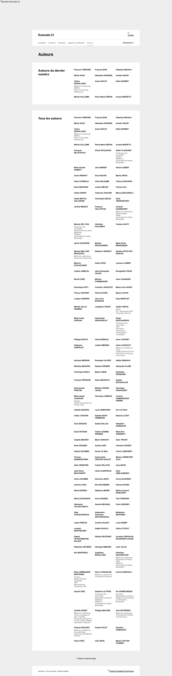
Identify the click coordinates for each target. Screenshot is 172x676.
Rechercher (127, 43)
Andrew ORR (100, 445)
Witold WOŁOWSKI (103, 150)
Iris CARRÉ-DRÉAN (124, 591)
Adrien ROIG (100, 263)
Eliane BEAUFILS (102, 380)
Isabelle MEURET (81, 440)
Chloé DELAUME (102, 181)
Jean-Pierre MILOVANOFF (80, 472)
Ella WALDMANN (102, 485)
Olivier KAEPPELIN (103, 471)
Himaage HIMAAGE (103, 547)
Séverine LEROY (102, 479)
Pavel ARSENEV (123, 504)
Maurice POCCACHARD (80, 264)
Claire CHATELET (123, 345)
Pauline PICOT (101, 627)
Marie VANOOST (102, 440)
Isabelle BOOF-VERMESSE (101, 416)
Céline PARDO (80, 193)
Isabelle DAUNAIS (81, 410)
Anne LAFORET (122, 339)
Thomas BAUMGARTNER (81, 458)
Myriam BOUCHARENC (101, 244)
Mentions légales (63, 671)
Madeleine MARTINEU (120, 513)
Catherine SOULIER (103, 193)
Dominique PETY (81, 287)
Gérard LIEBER (122, 167)
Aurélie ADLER (122, 75)
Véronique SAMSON (103, 396)
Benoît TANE (79, 279)
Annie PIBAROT (80, 175)
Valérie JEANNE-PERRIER (102, 433)
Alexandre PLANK (123, 366)
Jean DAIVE (121, 465)
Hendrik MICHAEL (102, 504)
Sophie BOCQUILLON (122, 381)
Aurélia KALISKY (102, 523)
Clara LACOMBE (81, 479)
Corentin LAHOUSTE (104, 287)
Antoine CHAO (80, 485)
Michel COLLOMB (81, 97)
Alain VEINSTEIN (81, 465)
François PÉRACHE (82, 380)
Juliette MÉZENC (102, 345)
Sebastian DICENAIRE (121, 373)
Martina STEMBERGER (101, 280)
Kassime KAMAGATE (121, 628)
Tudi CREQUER (122, 498)
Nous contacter (52, 671)
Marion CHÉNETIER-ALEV (124, 458)
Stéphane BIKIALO (124, 70)
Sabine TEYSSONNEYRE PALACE (81, 538)
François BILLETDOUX (80, 151)
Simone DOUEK (122, 485)
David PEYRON (80, 432)
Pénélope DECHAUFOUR (122, 553)
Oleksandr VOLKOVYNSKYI (81, 505)
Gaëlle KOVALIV (101, 528)
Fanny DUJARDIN (123, 479)
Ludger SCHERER (81, 299)
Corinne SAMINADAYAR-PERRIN (122, 398)
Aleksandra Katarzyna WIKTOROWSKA (102, 514)
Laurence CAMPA (123, 263)
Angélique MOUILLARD (100, 553)
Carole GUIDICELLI (124, 572)
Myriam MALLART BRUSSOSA (81, 252)
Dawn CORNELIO (81, 181)
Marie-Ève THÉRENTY (121, 433)
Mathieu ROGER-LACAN (102, 389)
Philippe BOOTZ (81, 339)
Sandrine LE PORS (103, 591)
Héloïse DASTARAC (103, 536)
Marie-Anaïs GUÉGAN (79, 319)
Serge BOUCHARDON (122, 319)
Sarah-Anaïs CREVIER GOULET (103, 458)
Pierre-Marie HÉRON (103, 97)
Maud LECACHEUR (82, 498)
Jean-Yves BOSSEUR (99, 300)
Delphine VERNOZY (103, 251)
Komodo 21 (42, 671)
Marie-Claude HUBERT (79, 168)
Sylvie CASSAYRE (81, 243)
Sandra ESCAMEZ (81, 451)
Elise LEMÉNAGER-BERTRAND (82, 573)
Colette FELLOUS (102, 465)
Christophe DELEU (103, 198)
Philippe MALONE (102, 610)
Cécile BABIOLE (102, 339)
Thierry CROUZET (81, 293)
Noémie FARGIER (102, 366)
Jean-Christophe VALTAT (102, 272)
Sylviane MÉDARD (82, 360)
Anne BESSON (80, 424)
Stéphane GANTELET (79, 346)
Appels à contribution (76, 43)
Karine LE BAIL (101, 451)
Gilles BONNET (122, 81)
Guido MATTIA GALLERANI (80, 199)
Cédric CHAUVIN (81, 415)
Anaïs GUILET (101, 81)
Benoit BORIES (80, 490)
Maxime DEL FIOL (81, 224)
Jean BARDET (101, 167)
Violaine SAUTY (122, 224)
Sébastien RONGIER (103, 75)
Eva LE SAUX (121, 410)
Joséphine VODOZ (103, 307)
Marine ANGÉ (100, 372)
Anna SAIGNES (101, 498)
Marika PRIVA (121, 175)
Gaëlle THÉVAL (122, 307)
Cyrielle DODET (80, 610)
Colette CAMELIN (81, 271)
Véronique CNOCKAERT (121, 389)
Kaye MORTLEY (122, 299)
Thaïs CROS (79, 641)
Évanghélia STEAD (124, 271)
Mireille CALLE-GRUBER (80, 308)
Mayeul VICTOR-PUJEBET (123, 642)
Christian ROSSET (123, 445)
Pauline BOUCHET (82, 627)
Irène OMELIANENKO (122, 472)
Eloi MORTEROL (81, 552)
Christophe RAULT (82, 372)
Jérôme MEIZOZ (81, 207)
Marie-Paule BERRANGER (121, 244)
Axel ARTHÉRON (123, 610)
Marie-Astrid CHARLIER (79, 397)
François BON (101, 70)
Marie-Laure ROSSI (124, 287)
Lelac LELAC (121, 547)
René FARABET (80, 445)
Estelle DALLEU (101, 424)
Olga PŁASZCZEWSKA (81, 513)
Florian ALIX (121, 187)
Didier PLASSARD (123, 150)
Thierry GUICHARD (124, 181)
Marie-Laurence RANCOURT (122, 491)
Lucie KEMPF (121, 523)
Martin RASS (79, 75)
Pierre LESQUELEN (103, 572)
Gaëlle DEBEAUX (123, 360)
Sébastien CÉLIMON (82, 547)
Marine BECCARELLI (125, 193)
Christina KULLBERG (100, 225)
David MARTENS (81, 187)
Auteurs (90, 43)
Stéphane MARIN (102, 490)
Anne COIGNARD (123, 279)
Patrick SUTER (101, 293)
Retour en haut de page (87, 658)
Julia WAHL (100, 641)
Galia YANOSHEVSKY (122, 199)
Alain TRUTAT (122, 440)
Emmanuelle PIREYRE (79, 389)
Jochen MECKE (101, 187)
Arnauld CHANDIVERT (122, 208)
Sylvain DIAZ (79, 591)
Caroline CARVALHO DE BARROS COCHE (124, 537)
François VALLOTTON (100, 208)
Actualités (42, 43)
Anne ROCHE (100, 175)
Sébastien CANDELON (121, 425)
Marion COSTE (122, 293)
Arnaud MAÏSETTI (123, 97)
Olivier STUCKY (122, 528)
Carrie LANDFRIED (124, 451)
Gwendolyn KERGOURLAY (101, 319)
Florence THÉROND (82, 70)
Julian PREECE (80, 523)
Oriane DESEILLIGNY (80, 82)
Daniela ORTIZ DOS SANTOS (124, 252)
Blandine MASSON (82, 366)
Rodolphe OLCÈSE (103, 360)
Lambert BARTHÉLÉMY (80, 529)
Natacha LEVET (122, 415)
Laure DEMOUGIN (102, 410)
